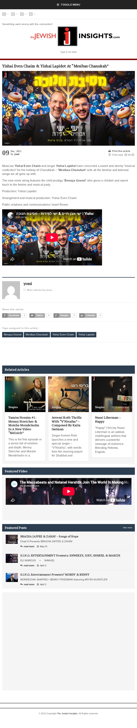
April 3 (43, 565)
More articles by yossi (39, 290)
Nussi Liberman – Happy (108, 419)
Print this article (121, 151)
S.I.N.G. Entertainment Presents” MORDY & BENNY (55, 574)
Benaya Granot (13, 334)
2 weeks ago (122, 407)
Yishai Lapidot (86, 334)
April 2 (43, 584)
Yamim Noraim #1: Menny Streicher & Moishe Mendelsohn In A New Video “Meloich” (23, 425)
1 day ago (36, 407)
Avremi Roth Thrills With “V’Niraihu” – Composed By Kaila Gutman (67, 423)
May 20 (43, 546)
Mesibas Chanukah (37, 334)
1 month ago (78, 407)
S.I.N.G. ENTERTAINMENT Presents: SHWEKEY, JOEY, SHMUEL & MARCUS (70, 555)
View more (127, 528)
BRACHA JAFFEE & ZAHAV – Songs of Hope (49, 536)
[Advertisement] (67, 354)
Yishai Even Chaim (63, 334)
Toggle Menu (70, 4)
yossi (16, 154)
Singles (13, 407)
